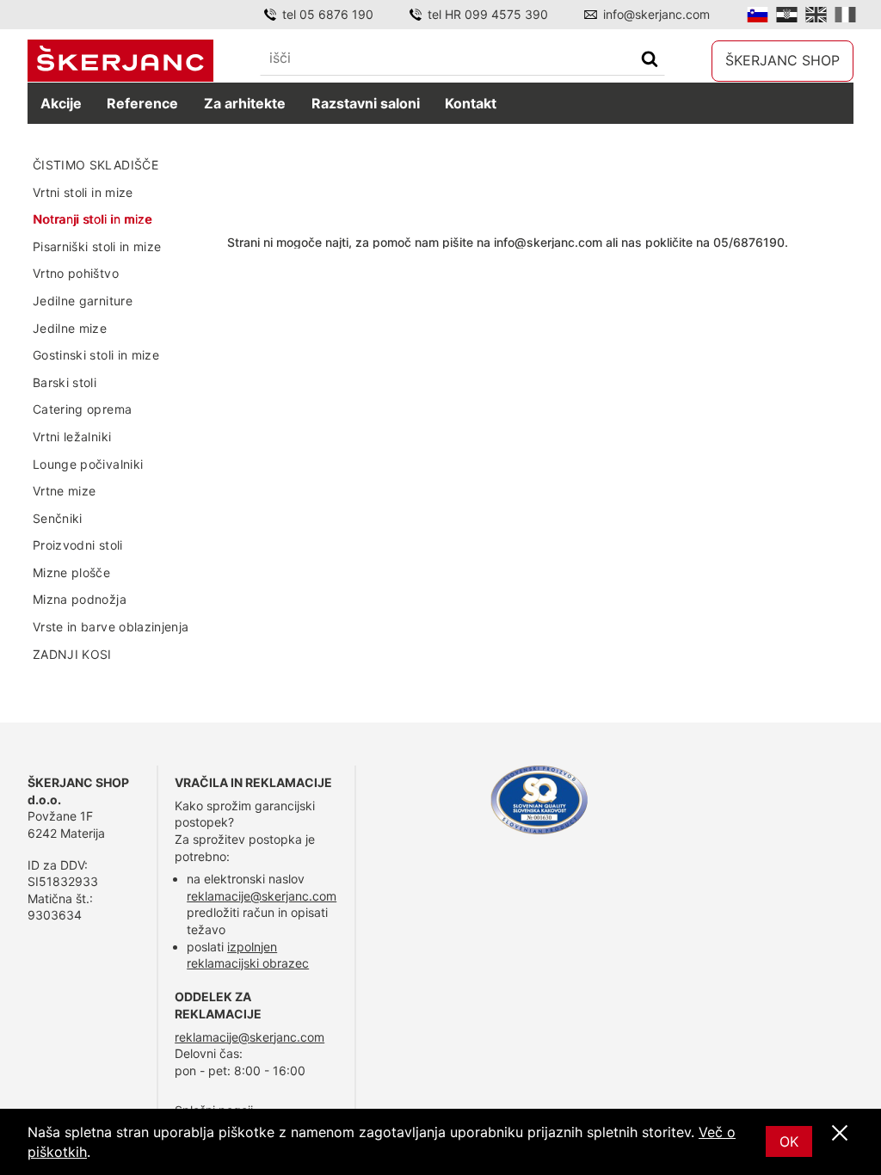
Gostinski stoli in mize (96, 355)
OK (788, 1141)
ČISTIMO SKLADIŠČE (95, 164)
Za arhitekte (245, 103)
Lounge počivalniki (88, 464)
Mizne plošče (71, 572)
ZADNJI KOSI (72, 654)
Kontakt (470, 103)
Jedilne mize (70, 328)
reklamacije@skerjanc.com (261, 896)
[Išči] (649, 60)
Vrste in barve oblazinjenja (110, 626)
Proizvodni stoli (78, 545)
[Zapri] (839, 1134)
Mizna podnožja (79, 599)
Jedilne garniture (82, 300)
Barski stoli (64, 382)
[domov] (120, 61)
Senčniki (58, 518)
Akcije (61, 103)
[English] (816, 14)
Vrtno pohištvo (76, 273)
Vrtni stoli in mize (83, 192)
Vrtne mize (64, 490)
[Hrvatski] (786, 14)
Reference (142, 103)
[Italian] (845, 14)
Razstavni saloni (365, 103)
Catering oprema (82, 409)
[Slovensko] (757, 14)
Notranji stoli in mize (92, 219)
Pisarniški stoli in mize (97, 246)
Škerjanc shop (782, 60)
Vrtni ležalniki (72, 436)
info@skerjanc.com (656, 14)
